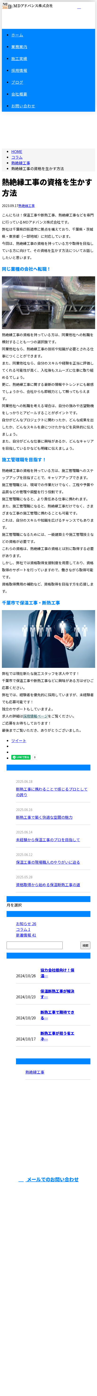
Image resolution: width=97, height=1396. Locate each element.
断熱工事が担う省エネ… (57, 1036)
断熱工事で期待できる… (57, 1015)
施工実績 (19, 58)
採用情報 (19, 70)
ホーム (17, 35)
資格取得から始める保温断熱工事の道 (48, 884)
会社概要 (19, 94)
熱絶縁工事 (20, 163)
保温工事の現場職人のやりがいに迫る (48, 862)
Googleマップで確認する (49, 1323)
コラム (23, 929)
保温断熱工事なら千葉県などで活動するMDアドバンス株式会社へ (48, 1295)
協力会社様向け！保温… (57, 972)
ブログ (17, 82)
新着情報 (26, 935)
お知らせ (26, 923)
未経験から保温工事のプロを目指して (48, 839)
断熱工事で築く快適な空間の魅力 (44, 817)
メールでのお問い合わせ (52, 1179)
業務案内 (19, 46)
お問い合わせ (23, 106)
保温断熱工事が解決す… (57, 994)
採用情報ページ (35, 715)
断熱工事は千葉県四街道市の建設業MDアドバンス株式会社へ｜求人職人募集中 (48, 1352)
